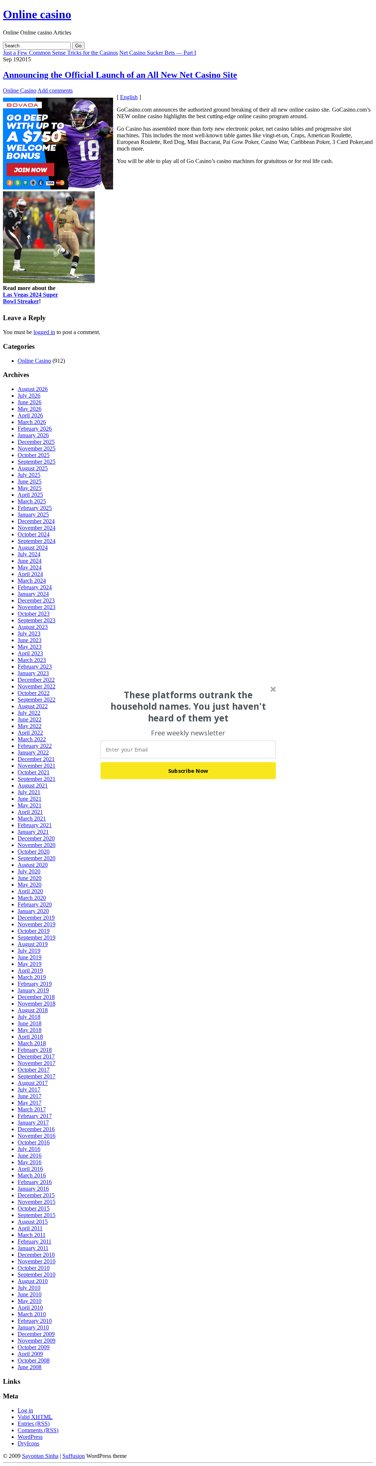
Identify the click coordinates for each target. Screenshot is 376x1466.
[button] (188, 706)
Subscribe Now (188, 770)
